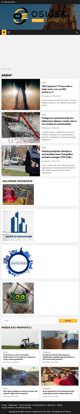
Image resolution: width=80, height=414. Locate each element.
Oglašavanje (12, 405)
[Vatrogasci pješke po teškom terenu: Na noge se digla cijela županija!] (20, 376)
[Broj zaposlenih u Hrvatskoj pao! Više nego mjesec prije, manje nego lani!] (59, 376)
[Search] (77, 32)
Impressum (51, 405)
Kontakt (59, 405)
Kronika (44, 82)
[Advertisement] (40, 50)
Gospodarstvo (47, 352)
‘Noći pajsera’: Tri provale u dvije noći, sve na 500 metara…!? (57, 89)
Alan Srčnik (56, 128)
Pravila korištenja (25, 405)
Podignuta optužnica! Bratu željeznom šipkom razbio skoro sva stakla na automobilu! (59, 121)
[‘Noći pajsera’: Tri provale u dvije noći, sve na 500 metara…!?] (21, 94)
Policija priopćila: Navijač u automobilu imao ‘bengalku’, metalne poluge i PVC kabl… (57, 154)
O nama (4, 405)
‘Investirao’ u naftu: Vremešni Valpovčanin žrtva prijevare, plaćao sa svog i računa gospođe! (19, 357)
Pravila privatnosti (39, 405)
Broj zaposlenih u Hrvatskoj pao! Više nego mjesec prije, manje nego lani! (58, 392)
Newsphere (56, 412)
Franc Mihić (57, 96)
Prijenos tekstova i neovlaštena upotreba (16, 408)
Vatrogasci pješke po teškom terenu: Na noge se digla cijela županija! (20, 392)
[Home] (4, 32)
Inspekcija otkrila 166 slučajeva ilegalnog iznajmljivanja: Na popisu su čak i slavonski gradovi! (59, 357)
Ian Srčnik (16, 362)
